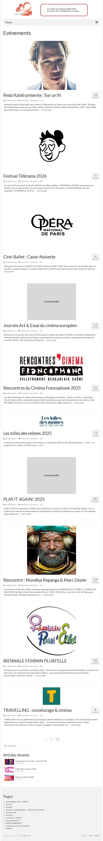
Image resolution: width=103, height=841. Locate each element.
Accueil (9, 804)
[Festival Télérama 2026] (51, 146)
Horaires (9, 815)
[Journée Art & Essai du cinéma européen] (51, 302)
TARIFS (9, 828)
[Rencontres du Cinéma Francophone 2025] (51, 367)
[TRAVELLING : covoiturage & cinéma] (51, 696)
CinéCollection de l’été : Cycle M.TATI (31, 761)
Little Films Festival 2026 (25, 769)
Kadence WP (27, 835)
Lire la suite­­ (46, 110)
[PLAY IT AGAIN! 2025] (51, 475)
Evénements (34, 100)
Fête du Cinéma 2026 (24, 777)
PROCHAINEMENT (14, 823)
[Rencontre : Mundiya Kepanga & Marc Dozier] (51, 550)
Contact (9, 807)
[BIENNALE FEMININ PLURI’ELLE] (51, 631)
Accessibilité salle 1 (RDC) (17, 802)
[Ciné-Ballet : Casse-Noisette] (51, 227)
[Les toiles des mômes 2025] (51, 421)
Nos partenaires (12, 820)
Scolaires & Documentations (18, 826)
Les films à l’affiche (14, 818)
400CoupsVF (11, 100)
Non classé (33, 181)
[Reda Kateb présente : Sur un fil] (51, 65)
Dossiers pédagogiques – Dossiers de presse (25, 810)
